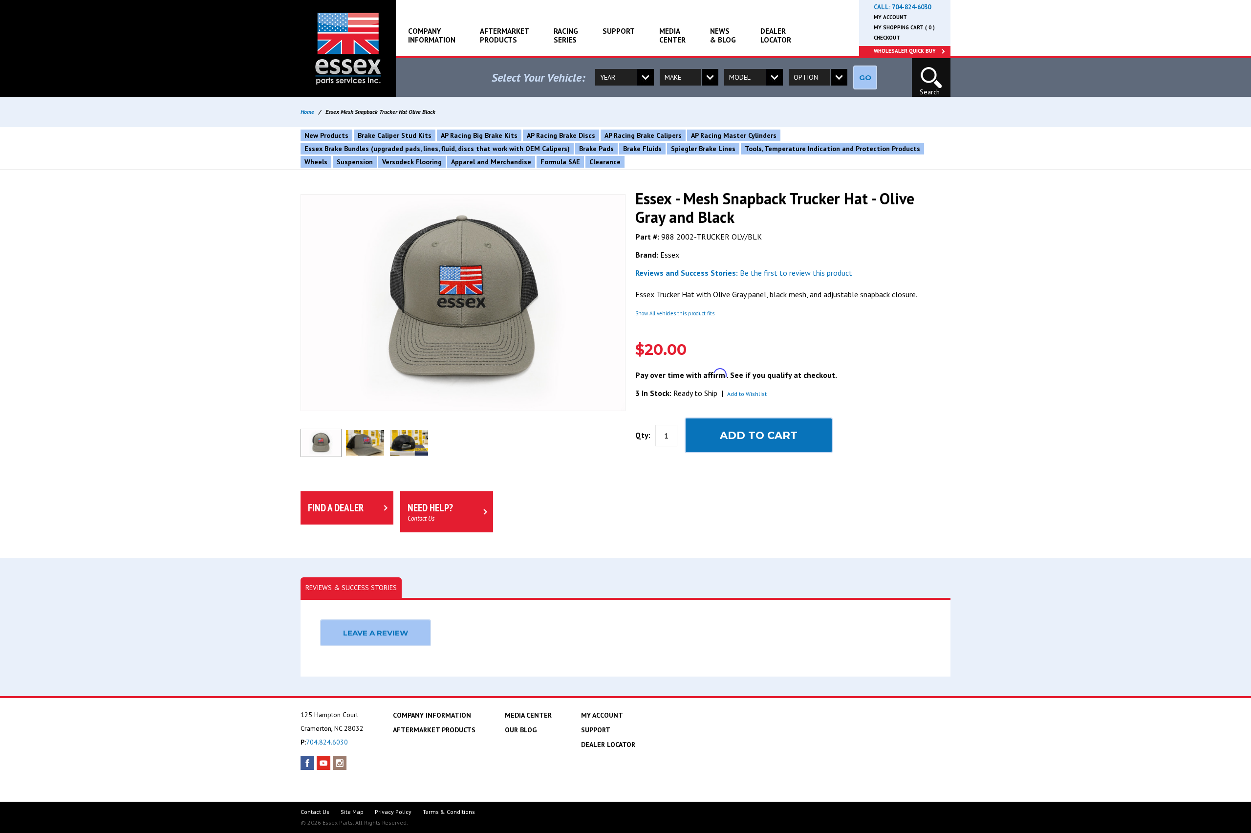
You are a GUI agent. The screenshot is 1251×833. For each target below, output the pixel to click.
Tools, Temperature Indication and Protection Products (832, 148)
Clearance (605, 161)
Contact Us (315, 811)
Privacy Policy (393, 811)
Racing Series (566, 35)
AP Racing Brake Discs (561, 135)
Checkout (887, 37)
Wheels (315, 161)
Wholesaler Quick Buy (905, 50)
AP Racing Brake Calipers (643, 135)
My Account (890, 17)
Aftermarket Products (504, 35)
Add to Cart (759, 435)
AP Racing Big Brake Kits (479, 135)
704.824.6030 (327, 742)
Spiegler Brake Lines (703, 148)
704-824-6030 (911, 7)
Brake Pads (596, 148)
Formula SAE (560, 161)
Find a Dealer (336, 507)
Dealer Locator (775, 35)
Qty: (642, 435)
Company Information (431, 35)
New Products (326, 135)
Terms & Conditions (449, 811)
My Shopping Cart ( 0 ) (904, 27)
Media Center (672, 35)
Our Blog (521, 729)
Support (619, 31)
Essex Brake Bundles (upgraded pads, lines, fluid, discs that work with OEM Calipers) (437, 148)
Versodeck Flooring (412, 161)
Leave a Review (375, 632)
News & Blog (723, 35)
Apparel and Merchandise (491, 161)
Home (307, 111)
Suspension (355, 161)
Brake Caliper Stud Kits (394, 135)
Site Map (352, 811)
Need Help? (430, 512)
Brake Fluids (642, 148)
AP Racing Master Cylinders (733, 135)
